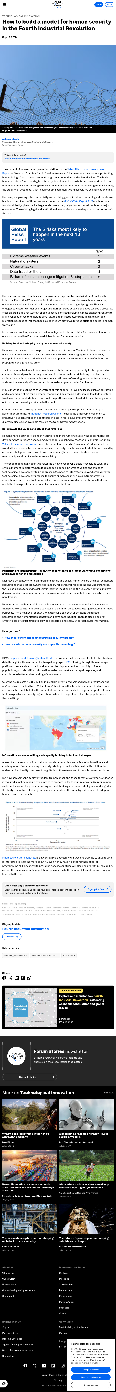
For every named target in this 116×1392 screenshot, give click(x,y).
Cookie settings (91, 1385)
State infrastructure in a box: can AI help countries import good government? (84, 1186)
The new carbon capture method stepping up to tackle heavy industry (28, 1240)
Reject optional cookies (90, 1377)
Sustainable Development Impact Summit (27, 158)
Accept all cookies (91, 1369)
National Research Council (46, 413)
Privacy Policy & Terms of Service (58, 1375)
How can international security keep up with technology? (40, 644)
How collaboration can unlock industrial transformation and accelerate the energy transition (28, 1187)
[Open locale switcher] (3, 1383)
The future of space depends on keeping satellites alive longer (84, 1240)
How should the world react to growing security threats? (39, 637)
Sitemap (58, 1380)
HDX (67, 662)
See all (109, 1092)
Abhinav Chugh (10, 139)
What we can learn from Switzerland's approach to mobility (25, 1135)
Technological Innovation (21, 16)
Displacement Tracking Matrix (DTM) (30, 658)
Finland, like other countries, (19, 857)
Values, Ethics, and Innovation (19, 443)
